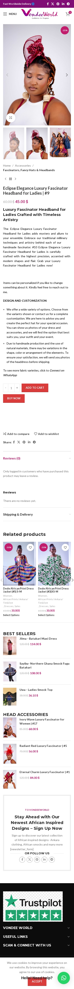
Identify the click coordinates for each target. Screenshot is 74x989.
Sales (17, 606)
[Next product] (15, 179)
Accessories (23, 165)
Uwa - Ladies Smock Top (36, 689)
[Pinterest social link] (58, 4)
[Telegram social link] (68, 4)
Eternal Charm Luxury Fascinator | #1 (45, 772)
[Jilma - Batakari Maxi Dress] (9, 646)
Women (7, 595)
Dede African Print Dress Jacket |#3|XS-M (53, 590)
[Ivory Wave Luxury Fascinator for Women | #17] (9, 727)
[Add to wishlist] (30, 547)
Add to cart (35, 387)
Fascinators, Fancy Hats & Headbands (29, 170)
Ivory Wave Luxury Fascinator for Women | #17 (42, 721)
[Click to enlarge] (10, 117)
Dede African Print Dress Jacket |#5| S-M (18, 590)
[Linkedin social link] (63, 4)
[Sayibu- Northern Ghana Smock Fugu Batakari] (9, 672)
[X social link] (52, 4)
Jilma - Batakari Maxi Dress (38, 638)
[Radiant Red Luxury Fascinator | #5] (9, 754)
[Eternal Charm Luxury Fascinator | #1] (9, 779)
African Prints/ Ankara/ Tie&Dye (15, 601)
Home (7, 165)
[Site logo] (39, 13)
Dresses (9, 606)
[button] (7, 75)
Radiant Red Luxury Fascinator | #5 (43, 745)
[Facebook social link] (48, 4)
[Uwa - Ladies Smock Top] (9, 697)
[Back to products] (10, 179)
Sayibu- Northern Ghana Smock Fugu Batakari (44, 665)
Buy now (14, 398)
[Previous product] (5, 179)
